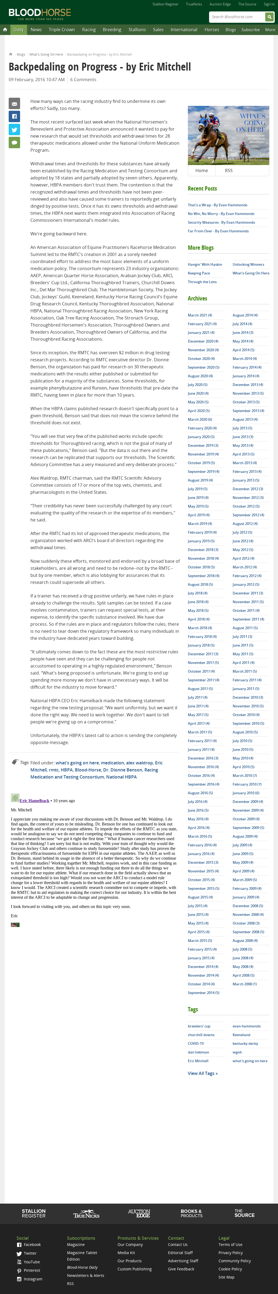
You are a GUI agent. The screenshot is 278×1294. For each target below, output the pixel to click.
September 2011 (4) (248, 619)
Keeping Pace (199, 273)
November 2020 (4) (203, 349)
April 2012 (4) (243, 558)
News (36, 30)
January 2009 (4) (246, 897)
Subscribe (251, 29)
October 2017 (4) (201, 671)
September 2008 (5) (248, 931)
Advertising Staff (183, 1260)
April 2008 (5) (243, 975)
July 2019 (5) (197, 488)
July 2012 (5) (242, 532)
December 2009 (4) (248, 801)
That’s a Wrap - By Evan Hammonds (217, 205)
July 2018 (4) (197, 593)
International (184, 30)
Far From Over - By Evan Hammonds (218, 231)
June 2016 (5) (198, 810)
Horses (212, 30)
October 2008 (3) (246, 923)
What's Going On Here (46, 54)
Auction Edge (220, 4)
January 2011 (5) (246, 688)
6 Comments (83, 80)
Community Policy (235, 1260)
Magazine (76, 1244)
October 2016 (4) (201, 775)
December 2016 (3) (203, 758)
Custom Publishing (135, 1268)
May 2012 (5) (243, 549)
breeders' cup (199, 1026)
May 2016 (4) (198, 819)
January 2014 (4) (246, 376)
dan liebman (198, 1052)
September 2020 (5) (203, 367)
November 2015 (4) (203, 871)
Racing (89, 30)
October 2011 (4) (246, 610)
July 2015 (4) (197, 905)
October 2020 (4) (201, 358)
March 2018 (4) (200, 627)
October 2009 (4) (246, 819)
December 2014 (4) (203, 966)
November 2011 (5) (248, 601)
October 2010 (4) (246, 714)
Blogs (231, 29)
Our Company (130, 1244)
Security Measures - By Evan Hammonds (221, 222)
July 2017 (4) (197, 697)
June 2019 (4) (198, 497)
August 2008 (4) (245, 940)
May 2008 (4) (243, 966)
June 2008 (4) (243, 958)
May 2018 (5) (198, 610)
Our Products (130, 1260)
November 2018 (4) (203, 558)
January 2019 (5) (201, 541)
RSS (229, 170)
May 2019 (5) (198, 506)
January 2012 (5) (246, 584)
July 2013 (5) (242, 428)
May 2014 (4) (243, 341)
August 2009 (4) (245, 836)
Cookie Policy (230, 1268)
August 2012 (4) (245, 523)
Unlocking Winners (248, 264)
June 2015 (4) (198, 914)
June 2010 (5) (243, 749)
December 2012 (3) (248, 488)
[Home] (5, 29)
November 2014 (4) (203, 975)
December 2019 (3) (203, 445)
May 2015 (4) (198, 923)
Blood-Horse (88, 770)
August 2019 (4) (200, 480)
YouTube (31, 1261)
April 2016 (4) (199, 827)
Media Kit (126, 1252)
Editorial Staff (180, 1252)
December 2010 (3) (248, 697)
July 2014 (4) (242, 323)
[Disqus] (94, 859)
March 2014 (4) (245, 358)
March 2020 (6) (200, 419)
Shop (192, 1213)
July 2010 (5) (242, 740)
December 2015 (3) (203, 862)
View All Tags (201, 1073)
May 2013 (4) (243, 445)
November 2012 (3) (248, 497)
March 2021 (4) (200, 315)
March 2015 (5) (200, 940)
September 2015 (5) (203, 888)
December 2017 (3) (203, 653)
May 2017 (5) (198, 714)
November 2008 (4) (248, 914)
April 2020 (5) (199, 410)
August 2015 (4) (200, 897)
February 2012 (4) (247, 575)
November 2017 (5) (203, 662)
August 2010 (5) (245, 732)
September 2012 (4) (248, 514)
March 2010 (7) (245, 775)
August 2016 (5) (200, 792)
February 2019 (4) (202, 532)
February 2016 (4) (202, 845)
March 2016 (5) (200, 836)
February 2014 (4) (247, 367)
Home (11, 54)
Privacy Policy (231, 1252)
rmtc (54, 770)
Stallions (137, 30)
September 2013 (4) (248, 410)
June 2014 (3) (243, 332)
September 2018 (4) (203, 575)
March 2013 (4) (245, 462)
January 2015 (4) (201, 958)
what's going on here (77, 763)
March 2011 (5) (245, 671)
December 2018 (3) (203, 549)
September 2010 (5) (248, 723)
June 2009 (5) (243, 853)
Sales (158, 30)
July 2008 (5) (242, 949)
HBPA (67, 770)
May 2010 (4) (243, 758)
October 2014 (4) (201, 984)
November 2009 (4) (248, 810)
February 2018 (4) (202, 636)
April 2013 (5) (243, 454)
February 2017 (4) (202, 740)
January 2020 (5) (201, 436)
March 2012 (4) (245, 567)
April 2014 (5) (243, 349)
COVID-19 (196, 1043)
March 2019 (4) (200, 523)
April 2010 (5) (243, 766)
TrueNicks (194, 4)
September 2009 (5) (248, 827)
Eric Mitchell (198, 1060)
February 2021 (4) (202, 323)
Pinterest (31, 1270)
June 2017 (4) (198, 706)
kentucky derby (245, 1043)
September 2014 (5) (203, 992)
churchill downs (201, 1034)
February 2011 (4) (247, 680)
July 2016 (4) (197, 801)
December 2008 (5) (248, 905)
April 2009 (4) (243, 871)
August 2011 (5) (245, 627)
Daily (19, 30)
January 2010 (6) (246, 792)
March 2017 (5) (200, 732)
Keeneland (241, 1034)
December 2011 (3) (248, 593)
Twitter (14, 129)
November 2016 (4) (203, 766)
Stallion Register (165, 4)
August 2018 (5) (200, 584)
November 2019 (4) (203, 454)
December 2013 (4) (248, 384)
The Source (247, 4)
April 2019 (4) (199, 514)
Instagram (32, 1279)
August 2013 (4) (245, 419)
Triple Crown (62, 30)
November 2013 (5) (248, 393)
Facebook (14, 116)
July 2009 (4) (242, 845)
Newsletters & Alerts (85, 1275)
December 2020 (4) (203, 341)
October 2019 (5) (201, 462)
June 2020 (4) (198, 393)
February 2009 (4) (247, 888)
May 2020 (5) (198, 402)
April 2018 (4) (199, 619)
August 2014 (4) (245, 315)
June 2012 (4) (243, 541)
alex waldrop (139, 763)
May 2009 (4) (243, 862)
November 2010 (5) (248, 706)
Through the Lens (202, 281)
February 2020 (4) (202, 428)
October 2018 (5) (201, 567)
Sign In (269, 4)
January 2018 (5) (201, 645)
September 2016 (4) (203, 784)
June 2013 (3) (243, 436)
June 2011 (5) (243, 645)
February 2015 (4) (202, 949)
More (270, 29)
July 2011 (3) (242, 636)
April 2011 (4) (243, 662)
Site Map (227, 1277)
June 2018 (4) (198, 601)
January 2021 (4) (201, 332)
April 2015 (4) (199, 931)
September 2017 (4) (203, 680)
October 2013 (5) (246, 402)
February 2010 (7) (247, 784)
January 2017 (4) (201, 749)
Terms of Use (230, 1244)
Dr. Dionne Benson (122, 770)
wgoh (237, 1052)
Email (14, 103)
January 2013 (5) (246, 480)
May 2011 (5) (243, 653)
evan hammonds (247, 1026)
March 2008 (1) (245, 984)
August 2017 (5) (200, 688)
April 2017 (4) (199, 723)
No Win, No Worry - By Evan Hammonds (221, 213)
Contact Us (178, 1244)
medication (112, 763)
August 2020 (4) (200, 376)
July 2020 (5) (197, 384)
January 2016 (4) (201, 853)
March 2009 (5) (245, 879)
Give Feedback (181, 1268)
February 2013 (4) (247, 471)
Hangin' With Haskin (205, 264)
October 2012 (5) (246, 506)
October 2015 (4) (201, 879)
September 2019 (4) (203, 471)
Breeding (112, 30)
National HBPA (121, 777)
